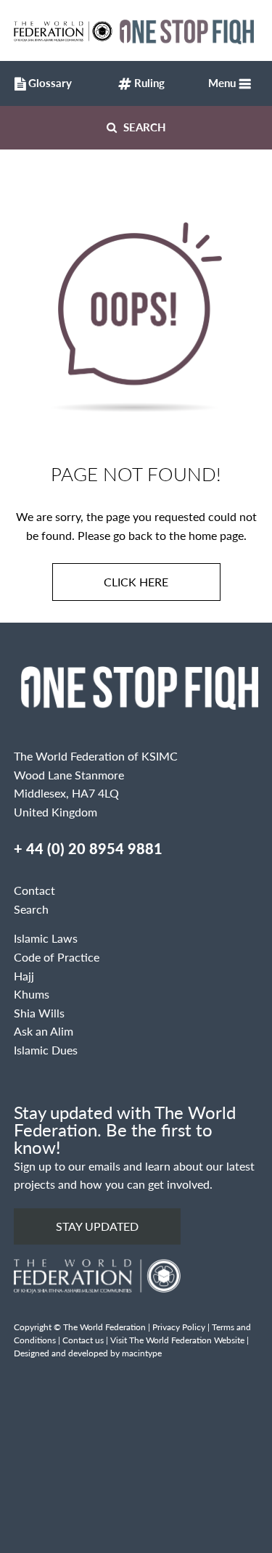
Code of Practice (56, 956)
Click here (136, 581)
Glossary (45, 82)
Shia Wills (39, 1012)
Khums (31, 994)
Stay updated (97, 1226)
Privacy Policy (178, 1327)
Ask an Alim (43, 1031)
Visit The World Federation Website (177, 1340)
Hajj (24, 975)
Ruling (148, 82)
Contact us (83, 1340)
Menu (222, 82)
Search (143, 126)
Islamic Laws (46, 938)
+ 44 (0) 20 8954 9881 (88, 848)
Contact (34, 890)
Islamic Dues (46, 1049)
